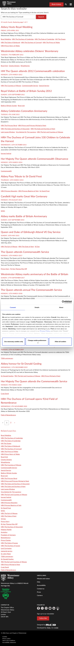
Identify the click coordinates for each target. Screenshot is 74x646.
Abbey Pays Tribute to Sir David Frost (21, 176)
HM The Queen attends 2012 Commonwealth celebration (33, 71)
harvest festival (6, 153)
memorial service (6, 551)
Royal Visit (4, 66)
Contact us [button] (40, 589)
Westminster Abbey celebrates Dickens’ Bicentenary (29, 51)
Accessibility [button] (41, 585)
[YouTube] (50, 608)
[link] (51, 625)
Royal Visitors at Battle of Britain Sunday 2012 (26, 91)
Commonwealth (6, 171)
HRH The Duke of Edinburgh (10, 42)
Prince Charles (6, 540)
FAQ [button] (38, 582)
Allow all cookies (60, 341)
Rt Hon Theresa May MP (18, 269)
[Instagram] (46, 608)
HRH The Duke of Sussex (9, 543)
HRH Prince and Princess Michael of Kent (32, 125)
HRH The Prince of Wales (51, 42)
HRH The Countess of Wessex (11, 85)
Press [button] (39, 592)
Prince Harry (5, 269)
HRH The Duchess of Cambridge (23, 39)
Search (41, 17)
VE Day (37, 246)
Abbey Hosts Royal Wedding (16, 27)
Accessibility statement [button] (9, 642)
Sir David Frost (45, 191)
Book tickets (56, 4)
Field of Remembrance (8, 415)
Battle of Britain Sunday (9, 105)
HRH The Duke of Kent (26, 246)
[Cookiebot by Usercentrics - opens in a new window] (63, 301)
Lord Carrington (6, 548)
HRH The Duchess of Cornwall (31, 42)
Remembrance (5, 537)
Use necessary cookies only (13, 341)
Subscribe (43, 618)
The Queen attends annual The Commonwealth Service (31, 290)
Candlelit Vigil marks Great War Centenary (24, 196)
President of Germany (8, 535)
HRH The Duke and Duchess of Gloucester (15, 129)
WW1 (3, 211)
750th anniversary (7, 358)
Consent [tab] (13, 307)
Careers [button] (40, 595)
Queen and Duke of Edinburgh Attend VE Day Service (31, 232)
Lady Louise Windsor (8, 132)
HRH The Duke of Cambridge (44, 39)
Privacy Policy (45, 331)
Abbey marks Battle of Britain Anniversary (24, 216)
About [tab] (61, 307)
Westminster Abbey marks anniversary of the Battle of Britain (34, 274)
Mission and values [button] (43, 578)
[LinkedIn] (53, 608)
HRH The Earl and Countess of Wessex (50, 132)
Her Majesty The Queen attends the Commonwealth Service (34, 381)
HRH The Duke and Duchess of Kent (43, 129)
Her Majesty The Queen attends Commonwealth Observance (34, 159)
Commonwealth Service (30, 85)
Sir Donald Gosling (7, 376)
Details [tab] (37, 307)
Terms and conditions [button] (8, 640)
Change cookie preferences (37, 340)
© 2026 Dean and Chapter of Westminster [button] (13, 633)
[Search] (66, 4)
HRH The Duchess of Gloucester (12, 527)
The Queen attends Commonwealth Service (25, 252)
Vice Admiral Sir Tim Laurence (26, 132)
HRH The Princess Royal (9, 125)
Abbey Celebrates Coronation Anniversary (24, 111)
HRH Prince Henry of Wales (10, 46)
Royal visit (21, 105)
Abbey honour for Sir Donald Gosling (21, 364)
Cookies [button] (4, 636)
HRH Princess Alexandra (9, 191)
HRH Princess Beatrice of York (28, 191)
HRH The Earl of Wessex (9, 246)
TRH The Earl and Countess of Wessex (27, 376)
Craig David (5, 393)
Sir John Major (6, 554)
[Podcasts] (57, 608)
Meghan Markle (6, 529)
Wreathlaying (25, 66)
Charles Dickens (14, 66)
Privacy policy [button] (6, 638)
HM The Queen (60, 39)
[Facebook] (38, 608)
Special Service (44, 85)
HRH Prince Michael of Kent (50, 376)
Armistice (4, 532)
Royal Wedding (6, 39)
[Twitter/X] (42, 608)
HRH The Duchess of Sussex (10, 546)
